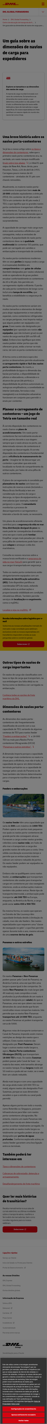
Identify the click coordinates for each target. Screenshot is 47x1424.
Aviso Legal (15, 1404)
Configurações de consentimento (23, 1409)
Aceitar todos (24, 1421)
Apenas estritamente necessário (23, 1415)
